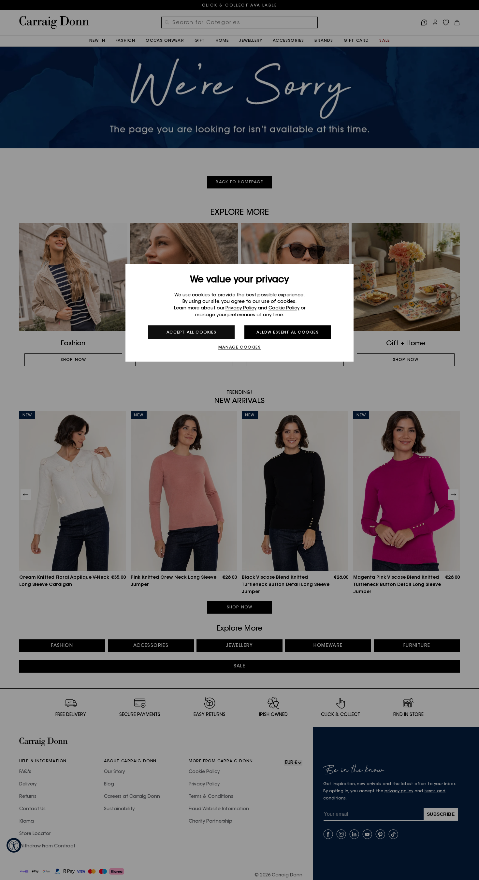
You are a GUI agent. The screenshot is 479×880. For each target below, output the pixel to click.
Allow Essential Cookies (287, 333)
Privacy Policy (240, 308)
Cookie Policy (284, 308)
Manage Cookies (239, 348)
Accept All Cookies (191, 333)
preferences (241, 315)
